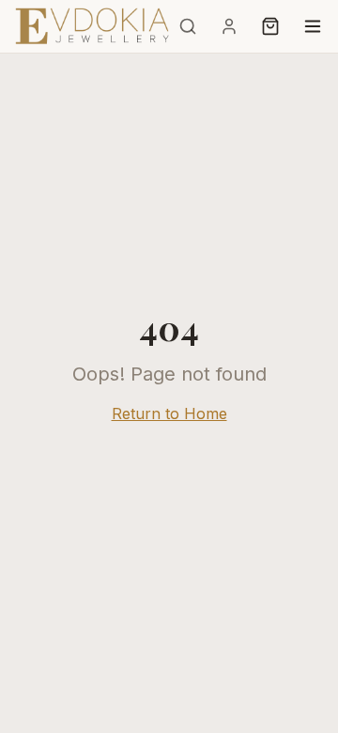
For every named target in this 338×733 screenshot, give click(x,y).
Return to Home (169, 413)
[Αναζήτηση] (188, 26)
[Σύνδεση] (229, 26)
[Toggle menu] (312, 26)
